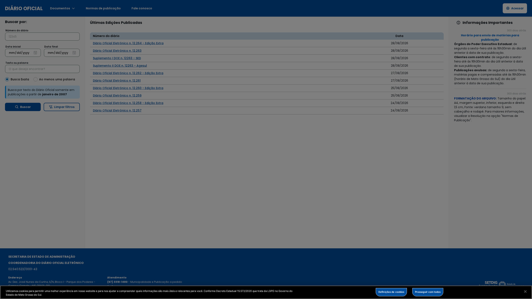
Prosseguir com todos (428, 291)
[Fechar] (525, 291)
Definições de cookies (391, 291)
